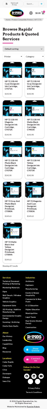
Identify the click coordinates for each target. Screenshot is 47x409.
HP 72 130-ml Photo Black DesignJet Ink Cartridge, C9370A (11, 165)
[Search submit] (41, 3)
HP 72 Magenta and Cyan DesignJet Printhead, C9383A (34, 206)
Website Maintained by (23, 407)
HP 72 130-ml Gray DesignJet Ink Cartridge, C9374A (34, 85)
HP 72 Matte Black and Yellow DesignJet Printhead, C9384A (11, 248)
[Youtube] (41, 376)
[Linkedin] (34, 376)
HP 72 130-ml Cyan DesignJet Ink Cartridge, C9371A (12, 85)
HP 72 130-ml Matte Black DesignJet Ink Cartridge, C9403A (33, 124)
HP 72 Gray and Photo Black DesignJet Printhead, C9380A (12, 206)
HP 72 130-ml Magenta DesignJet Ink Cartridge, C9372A (11, 124)
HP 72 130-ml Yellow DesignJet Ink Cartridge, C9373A (33, 165)
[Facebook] (26, 376)
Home (8, 20)
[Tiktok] (37, 381)
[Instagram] (30, 381)
